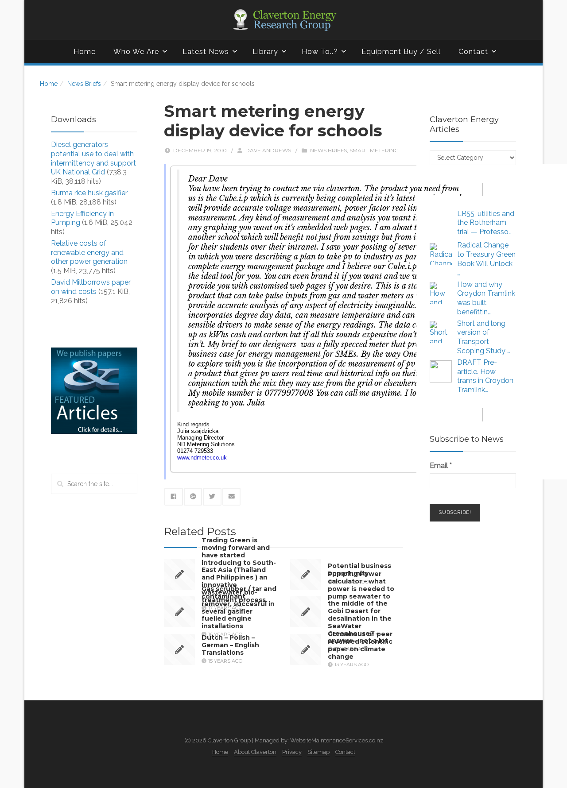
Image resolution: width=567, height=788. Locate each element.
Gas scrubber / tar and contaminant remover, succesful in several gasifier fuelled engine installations (239, 607)
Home (85, 51)
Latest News (206, 51)
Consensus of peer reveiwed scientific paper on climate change (360, 645)
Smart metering (374, 150)
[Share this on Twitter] (212, 497)
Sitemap (318, 752)
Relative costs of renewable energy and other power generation (89, 252)
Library (265, 51)
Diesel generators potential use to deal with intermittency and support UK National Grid (93, 158)
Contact (473, 51)
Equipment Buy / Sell (401, 51)
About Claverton (255, 752)
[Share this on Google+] (193, 497)
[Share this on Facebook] (173, 497)
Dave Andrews (268, 150)
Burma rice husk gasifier (89, 193)
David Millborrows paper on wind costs (91, 287)
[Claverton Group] (283, 20)
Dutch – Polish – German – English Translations (230, 645)
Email (441, 465)
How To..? (320, 51)
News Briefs (84, 83)
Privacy (292, 752)
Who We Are (136, 51)
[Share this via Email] (231, 497)
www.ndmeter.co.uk (202, 457)
